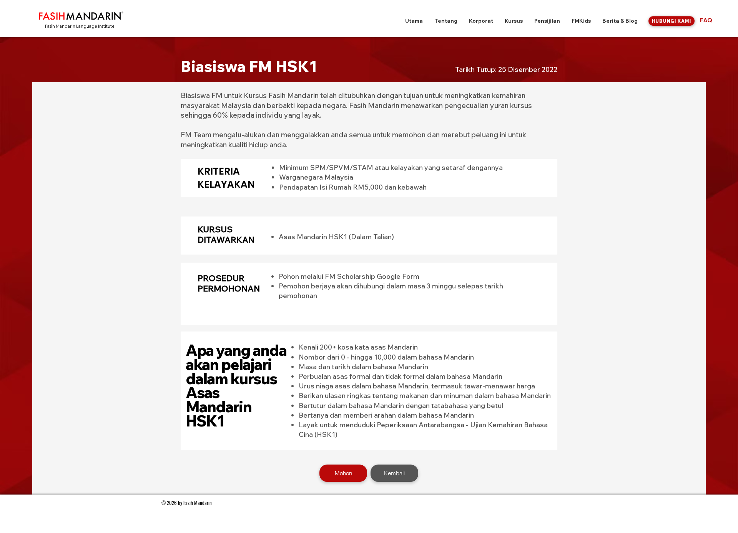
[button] (446, 21)
